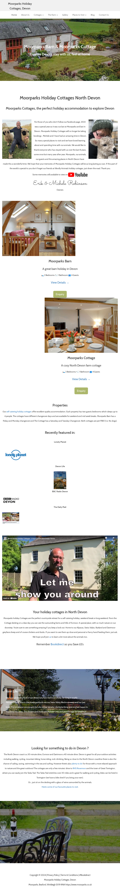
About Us (25, 15)
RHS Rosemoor (79, 768)
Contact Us (104, 15)
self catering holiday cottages (18, 411)
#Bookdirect (84, 875)
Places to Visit (78, 15)
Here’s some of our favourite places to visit (60, 787)
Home (14, 15)
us (50, 637)
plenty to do (77, 763)
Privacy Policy (53, 875)
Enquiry (60, 294)
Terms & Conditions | (70, 875)
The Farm (52, 15)
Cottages (38, 15)
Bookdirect (57, 644)
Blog (93, 15)
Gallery (65, 15)
